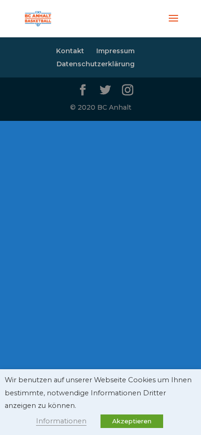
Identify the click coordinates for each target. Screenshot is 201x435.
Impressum (115, 51)
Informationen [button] (61, 421)
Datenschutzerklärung (96, 64)
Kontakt (70, 51)
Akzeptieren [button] (131, 421)
